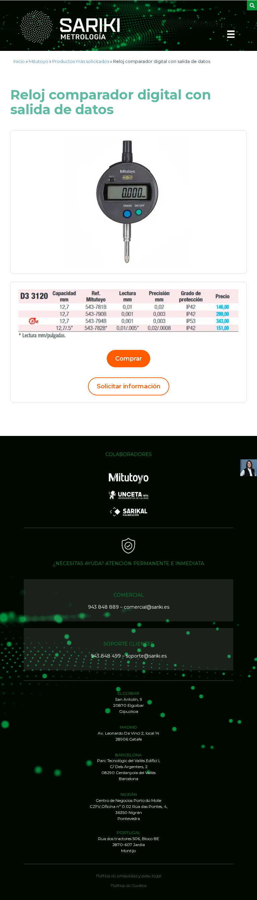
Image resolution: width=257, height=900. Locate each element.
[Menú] (231, 36)
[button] (128, 358)
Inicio (19, 61)
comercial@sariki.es (146, 607)
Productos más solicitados (80, 61)
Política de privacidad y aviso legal (128, 875)
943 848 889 (103, 607)
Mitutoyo (38, 61)
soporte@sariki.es (146, 656)
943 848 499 (106, 656)
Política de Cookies (129, 885)
